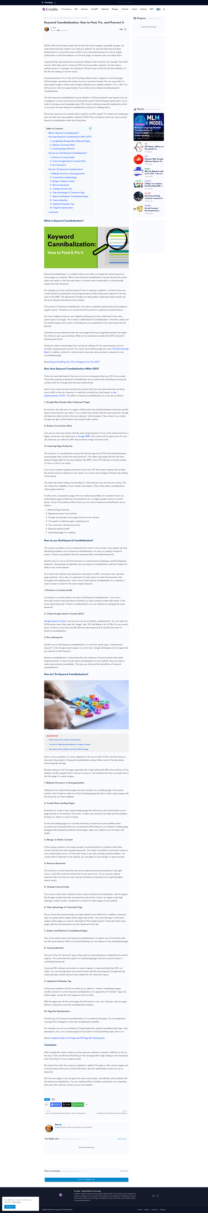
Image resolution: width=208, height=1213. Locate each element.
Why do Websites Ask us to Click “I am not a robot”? (154, 172)
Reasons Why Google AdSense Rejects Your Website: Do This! (154, 160)
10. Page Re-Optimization (61, 208)
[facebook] (153, 1195)
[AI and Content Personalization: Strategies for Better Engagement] (138, 209)
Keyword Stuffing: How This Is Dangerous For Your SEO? (75, 362)
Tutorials (124, 9)
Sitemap (163, 1209)
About (147, 1209)
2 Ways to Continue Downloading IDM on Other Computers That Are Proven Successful (154, 185)
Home (46, 18)
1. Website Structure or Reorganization (67, 174)
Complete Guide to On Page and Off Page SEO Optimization (77, 1038)
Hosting (143, 9)
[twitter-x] (157, 1195)
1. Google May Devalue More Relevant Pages (70, 141)
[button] (158, 9)
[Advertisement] (83, 38)
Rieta (57, 1125)
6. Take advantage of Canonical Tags (67, 193)
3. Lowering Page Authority (62, 149)
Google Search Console (54, 621)
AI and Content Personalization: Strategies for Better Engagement (154, 209)
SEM (151, 9)
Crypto (134, 9)
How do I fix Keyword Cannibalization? (66, 169)
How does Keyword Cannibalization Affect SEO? (70, 137)
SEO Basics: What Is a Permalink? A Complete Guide (154, 148)
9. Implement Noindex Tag (62, 204)
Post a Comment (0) (86, 1179)
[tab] (66, 9)
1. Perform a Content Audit (62, 157)
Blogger (115, 9)
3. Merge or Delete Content (62, 181)
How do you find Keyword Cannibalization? (68, 153)
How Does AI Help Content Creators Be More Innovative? (154, 197)
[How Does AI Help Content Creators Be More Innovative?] (138, 196)
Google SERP (84, 436)
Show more (121, 1139)
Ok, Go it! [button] (9, 1206)
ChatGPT (94, 9)
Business (84, 9)
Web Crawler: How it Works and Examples (65, 740)
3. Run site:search (58, 165)
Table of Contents (54, 129)
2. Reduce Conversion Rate (62, 145)
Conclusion (53, 212)
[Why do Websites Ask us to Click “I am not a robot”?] (138, 172)
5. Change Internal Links (61, 189)
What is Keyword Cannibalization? (64, 133)
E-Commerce (66, 9)
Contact (154, 1209)
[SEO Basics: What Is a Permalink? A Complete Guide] (138, 147)
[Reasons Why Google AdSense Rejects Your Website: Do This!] (138, 159)
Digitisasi (105, 9)
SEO (76, 9)
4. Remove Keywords (59, 185)
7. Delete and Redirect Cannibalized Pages (69, 196)
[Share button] (86, 1104)
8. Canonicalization (59, 200)
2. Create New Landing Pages (63, 178)
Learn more (16, 1202)
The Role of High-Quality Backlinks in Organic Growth (69, 744)
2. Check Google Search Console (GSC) (68, 161)
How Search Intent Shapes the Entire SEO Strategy (68, 749)
